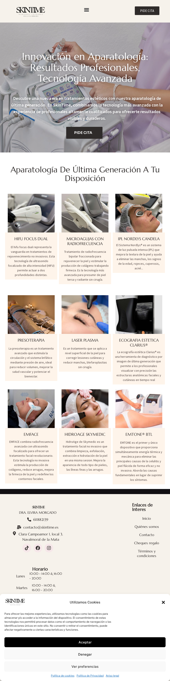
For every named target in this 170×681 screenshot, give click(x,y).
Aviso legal (112, 675)
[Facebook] (37, 548)
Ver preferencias (85, 666)
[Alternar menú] (86, 9)
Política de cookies (62, 675)
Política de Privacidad (90, 675)
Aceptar (85, 642)
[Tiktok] (26, 548)
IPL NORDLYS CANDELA (139, 238)
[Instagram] (48, 548)
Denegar (85, 654)
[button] (163, 602)
